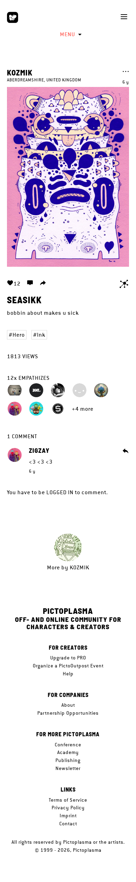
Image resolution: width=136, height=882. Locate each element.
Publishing (68, 760)
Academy (68, 752)
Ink (41, 334)
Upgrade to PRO (68, 658)
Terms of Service (68, 800)
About (68, 705)
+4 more (82, 408)
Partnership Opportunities (68, 713)
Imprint (68, 815)
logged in (60, 492)
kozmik (20, 72)
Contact (68, 823)
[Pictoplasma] (12, 17)
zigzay (39, 450)
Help (68, 674)
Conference (68, 744)
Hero (19, 334)
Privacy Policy (68, 807)
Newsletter (68, 768)
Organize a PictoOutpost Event (68, 666)
